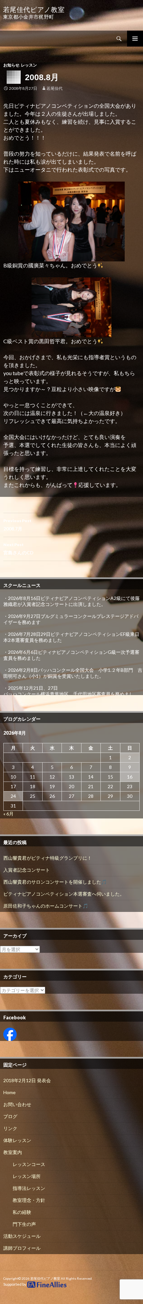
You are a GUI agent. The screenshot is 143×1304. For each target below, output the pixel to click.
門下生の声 (24, 1224)
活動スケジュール (22, 1236)
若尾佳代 (55, 88)
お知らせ (11, 65)
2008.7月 (17, 524)
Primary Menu (135, 39)
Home (9, 1092)
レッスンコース (29, 1164)
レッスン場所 (27, 1176)
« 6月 (8, 813)
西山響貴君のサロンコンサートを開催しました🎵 (55, 882)
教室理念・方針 (29, 1200)
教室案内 (12, 1152)
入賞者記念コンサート (26, 870)
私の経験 (22, 1212)
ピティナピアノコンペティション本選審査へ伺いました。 (63, 894)
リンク (10, 1128)
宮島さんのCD (18, 548)
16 (129, 777)
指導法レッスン (29, 1188)
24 (13, 796)
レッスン (29, 65)
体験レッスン (17, 1140)
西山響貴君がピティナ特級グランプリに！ (47, 858)
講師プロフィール (22, 1248)
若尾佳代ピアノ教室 (45, 1278)
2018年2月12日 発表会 (27, 1080)
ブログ (10, 1116)
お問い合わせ (17, 1104)
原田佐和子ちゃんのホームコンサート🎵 (45, 906)
